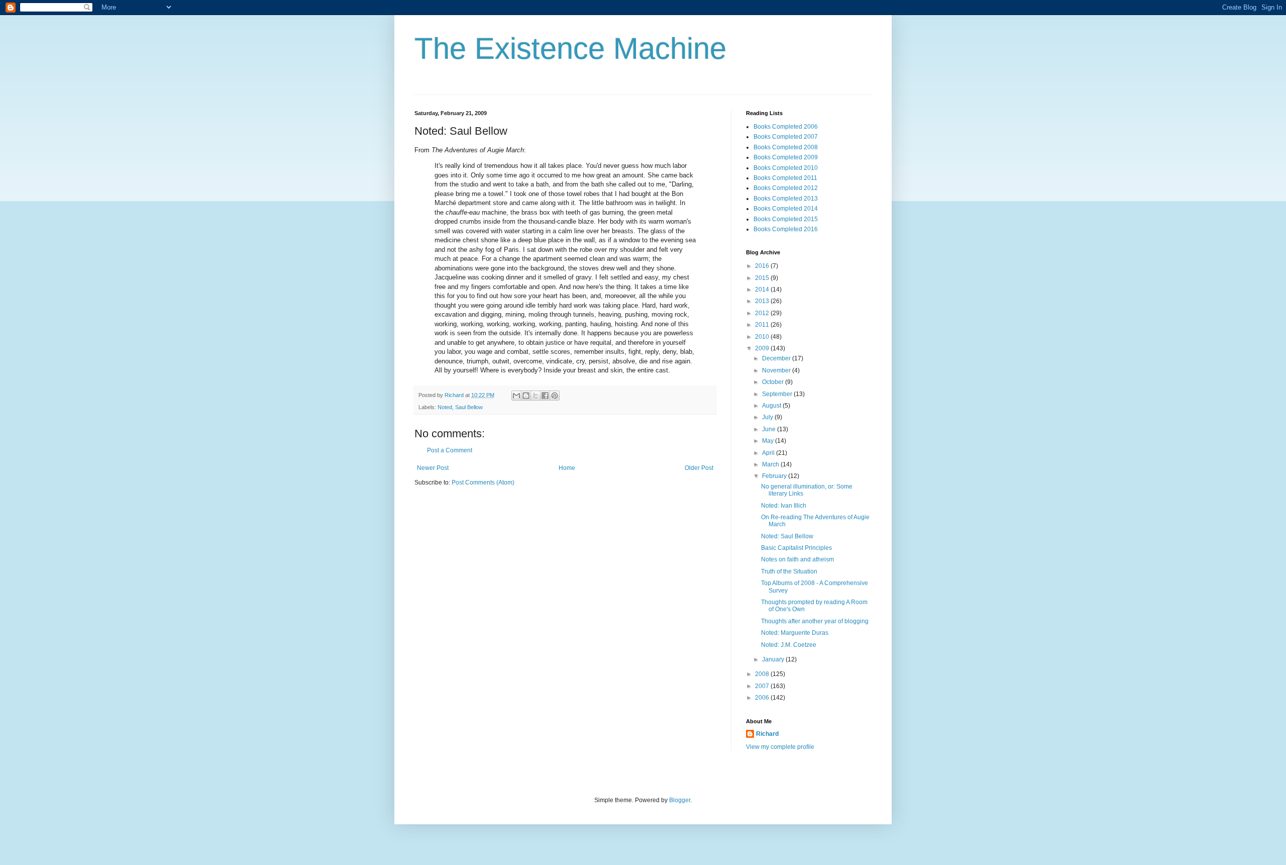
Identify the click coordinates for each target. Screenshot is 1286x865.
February (775, 475)
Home (567, 467)
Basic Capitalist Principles (796, 547)
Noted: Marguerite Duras (794, 632)
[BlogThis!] (526, 396)
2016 (763, 265)
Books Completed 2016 (786, 229)
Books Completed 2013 (786, 198)
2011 (763, 324)
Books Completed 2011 (785, 177)
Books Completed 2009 (786, 157)
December (777, 358)
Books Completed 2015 (786, 219)
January (774, 659)
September (778, 394)
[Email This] (516, 396)
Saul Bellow (469, 407)
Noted (445, 407)
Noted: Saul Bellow (787, 536)
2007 (763, 686)
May (768, 440)
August (772, 405)
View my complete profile (780, 746)
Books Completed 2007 (786, 136)
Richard (767, 733)
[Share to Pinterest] (555, 396)
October (773, 382)
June (769, 429)
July (768, 417)
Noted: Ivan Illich (783, 505)
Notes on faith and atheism (797, 559)
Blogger (679, 800)
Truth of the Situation (789, 571)
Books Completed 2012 (786, 187)
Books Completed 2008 (786, 147)
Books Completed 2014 (786, 208)
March (771, 464)
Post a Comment (449, 450)
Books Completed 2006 (786, 126)
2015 (763, 277)
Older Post (699, 467)
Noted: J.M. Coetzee (788, 644)
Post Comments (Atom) (483, 482)
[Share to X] (535, 396)
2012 (763, 313)
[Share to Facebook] (545, 396)
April (769, 452)
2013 (763, 301)
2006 (763, 697)
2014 (763, 289)
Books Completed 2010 (786, 167)
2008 (763, 674)
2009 (763, 348)
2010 (763, 336)
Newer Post (433, 467)
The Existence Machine (570, 48)
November (777, 370)
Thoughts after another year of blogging (815, 621)
